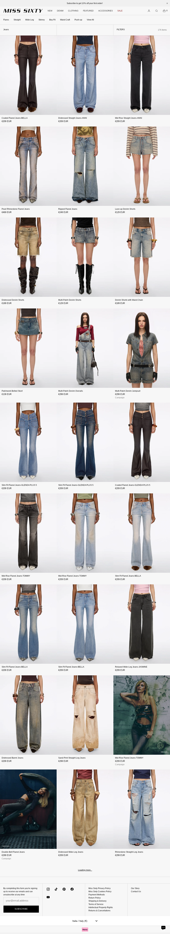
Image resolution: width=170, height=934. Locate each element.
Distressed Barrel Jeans (12, 758)
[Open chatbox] (163, 928)
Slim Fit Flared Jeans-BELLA (128, 576)
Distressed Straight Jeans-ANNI (72, 118)
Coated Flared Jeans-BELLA (15, 118)
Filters (121, 29)
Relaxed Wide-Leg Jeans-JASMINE (131, 667)
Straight (17, 20)
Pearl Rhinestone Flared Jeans (16, 209)
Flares (6, 20)
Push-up (78, 20)
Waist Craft (65, 20)
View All (90, 20)
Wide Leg (29, 20)
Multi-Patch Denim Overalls (70, 391)
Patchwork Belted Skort (12, 391)
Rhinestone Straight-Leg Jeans (129, 852)
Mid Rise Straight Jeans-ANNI (128, 118)
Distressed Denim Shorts (13, 300)
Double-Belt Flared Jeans (13, 852)
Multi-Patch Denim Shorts (69, 300)
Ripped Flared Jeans (67, 209)
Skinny (42, 20)
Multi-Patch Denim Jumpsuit (127, 391)
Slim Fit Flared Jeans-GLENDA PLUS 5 (19, 485)
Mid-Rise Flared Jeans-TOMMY (16, 576)
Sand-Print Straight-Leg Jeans (71, 758)
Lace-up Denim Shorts (125, 209)
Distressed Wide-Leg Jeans (70, 852)
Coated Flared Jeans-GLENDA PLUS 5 (132, 485)
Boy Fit (52, 20)
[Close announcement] (167, 3)
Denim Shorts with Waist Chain (129, 300)
